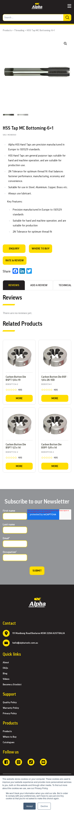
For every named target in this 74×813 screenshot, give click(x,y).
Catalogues (8, 742)
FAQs (5, 668)
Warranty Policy (11, 708)
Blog (5, 673)
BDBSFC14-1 (49, 387)
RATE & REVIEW (15, 260)
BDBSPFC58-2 (49, 455)
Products (7, 30)
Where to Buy (10, 737)
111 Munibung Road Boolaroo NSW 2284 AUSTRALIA (38, 633)
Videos (6, 679)
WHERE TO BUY (40, 248)
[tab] (14, 285)
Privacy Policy (10, 713)
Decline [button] (44, 806)
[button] (65, 43)
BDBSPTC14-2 (14, 387)
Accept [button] (29, 806)
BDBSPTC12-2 (14, 455)
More (19, 398)
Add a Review (38, 285)
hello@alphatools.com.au (25, 643)
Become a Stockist (12, 684)
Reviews (13, 285)
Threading (19, 30)
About (6, 662)
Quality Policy (10, 702)
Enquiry (14, 248)
